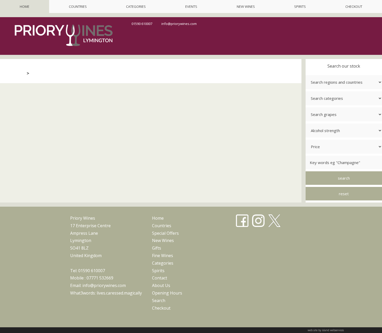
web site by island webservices (326, 330)
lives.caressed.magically (119, 293)
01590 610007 (141, 23)
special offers (165, 233)
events (191, 6)
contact (159, 278)
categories (136, 6)
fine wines (162, 255)
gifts (156, 248)
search (158, 300)
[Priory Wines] (64, 48)
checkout (353, 6)
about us (161, 285)
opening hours (167, 293)
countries (78, 6)
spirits (300, 6)
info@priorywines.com (179, 23)
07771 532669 (100, 278)
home (24, 6)
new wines (246, 6)
